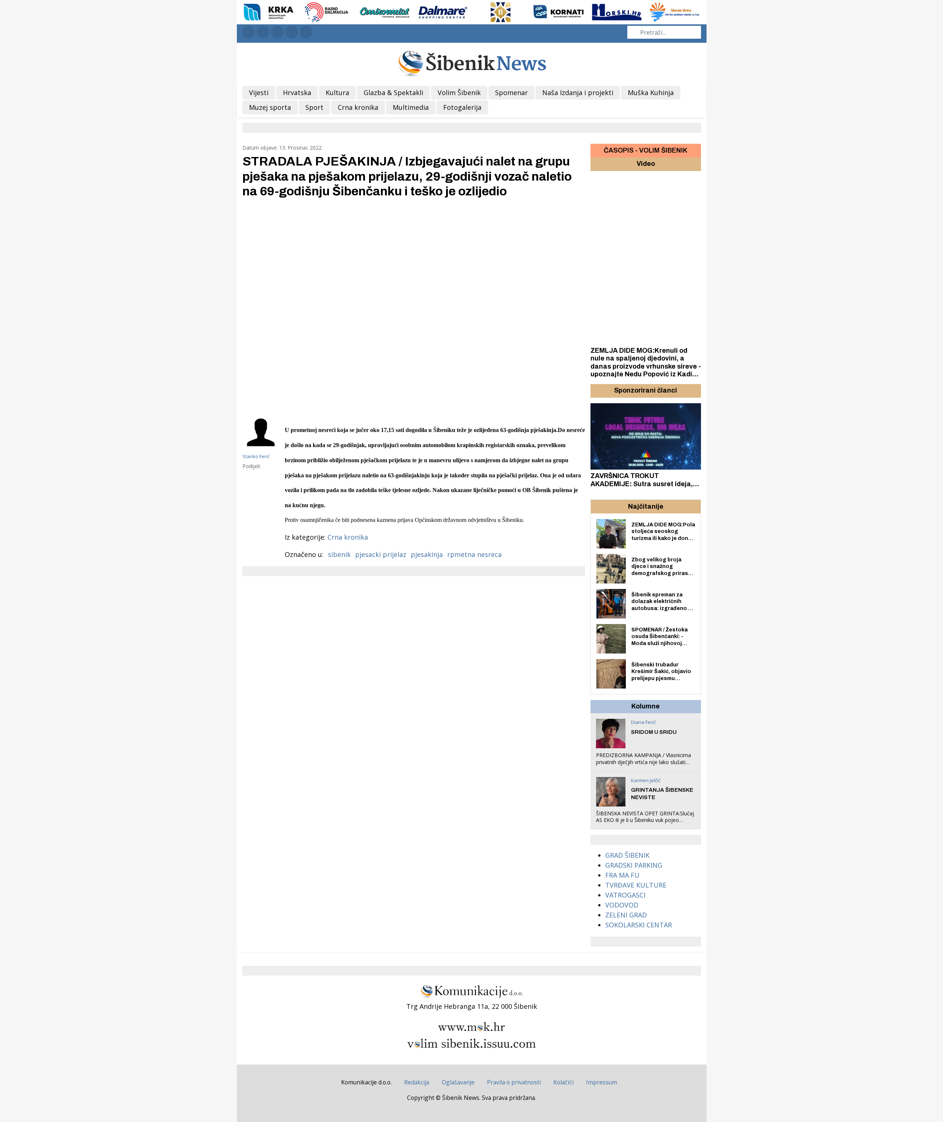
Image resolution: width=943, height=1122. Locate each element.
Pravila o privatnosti (514, 1082)
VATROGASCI (625, 895)
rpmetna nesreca (474, 554)
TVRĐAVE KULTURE (635, 885)
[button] (597, 390)
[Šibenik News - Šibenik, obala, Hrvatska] (471, 62)
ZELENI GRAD (626, 914)
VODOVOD (621, 904)
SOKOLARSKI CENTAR (638, 924)
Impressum (601, 1082)
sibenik (339, 554)
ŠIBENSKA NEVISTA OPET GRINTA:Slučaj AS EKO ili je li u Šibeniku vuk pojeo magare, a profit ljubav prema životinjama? (645, 823)
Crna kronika (347, 537)
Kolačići (563, 1082)
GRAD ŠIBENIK (627, 855)
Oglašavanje (458, 1082)
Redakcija (416, 1082)
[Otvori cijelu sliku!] (413, 305)
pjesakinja (427, 554)
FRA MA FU (622, 875)
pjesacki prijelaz (380, 554)
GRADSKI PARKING (633, 865)
